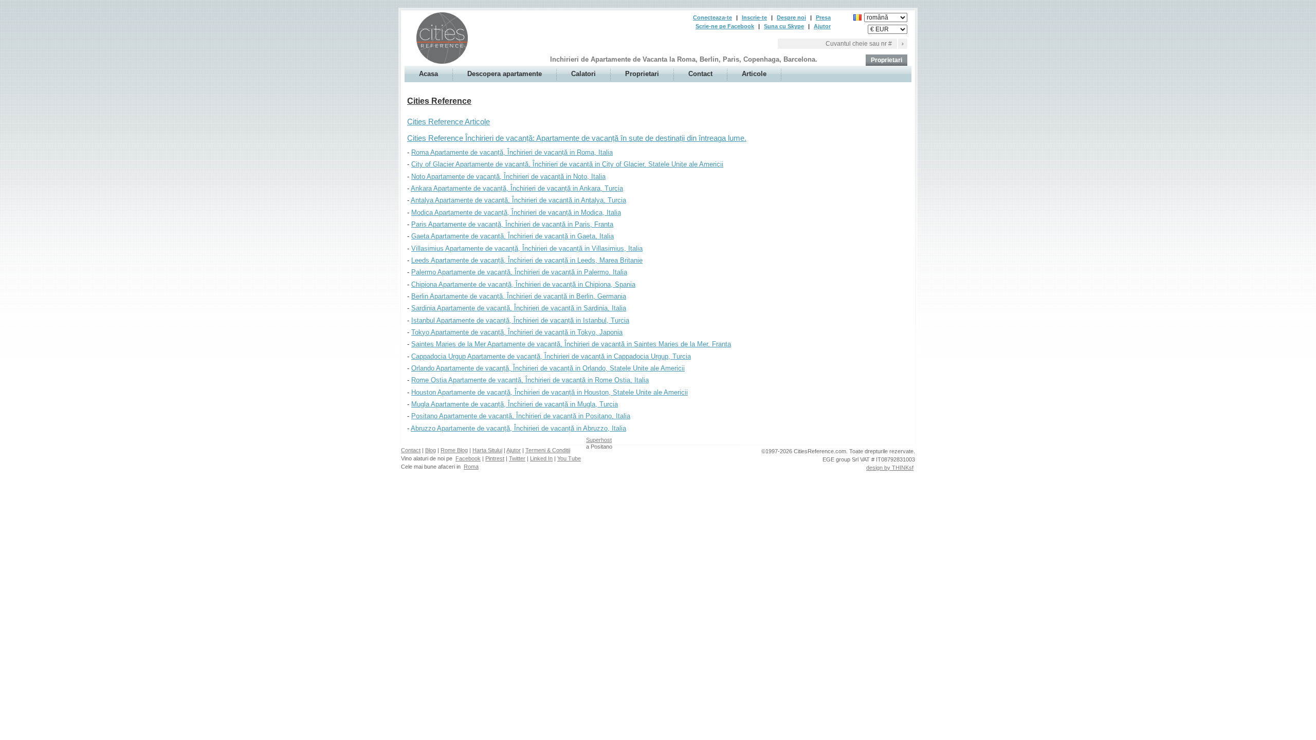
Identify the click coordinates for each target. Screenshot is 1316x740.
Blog (430, 450)
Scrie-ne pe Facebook (725, 26)
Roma (471, 467)
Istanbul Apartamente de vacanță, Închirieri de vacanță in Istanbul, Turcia (520, 320)
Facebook (468, 458)
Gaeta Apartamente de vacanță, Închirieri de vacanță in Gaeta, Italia (512, 236)
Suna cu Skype (784, 26)
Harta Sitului (487, 450)
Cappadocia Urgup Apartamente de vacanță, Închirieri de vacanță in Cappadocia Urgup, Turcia (551, 356)
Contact (700, 74)
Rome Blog (454, 450)
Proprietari (886, 60)
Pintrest (494, 458)
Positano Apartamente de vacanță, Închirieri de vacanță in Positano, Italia (520, 416)
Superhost (599, 440)
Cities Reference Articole (448, 122)
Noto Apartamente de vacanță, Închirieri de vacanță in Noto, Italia (508, 176)
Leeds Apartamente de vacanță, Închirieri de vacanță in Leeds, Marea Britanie (527, 260)
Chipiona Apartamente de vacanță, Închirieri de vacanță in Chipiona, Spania (523, 284)
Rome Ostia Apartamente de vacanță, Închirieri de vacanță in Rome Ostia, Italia (530, 380)
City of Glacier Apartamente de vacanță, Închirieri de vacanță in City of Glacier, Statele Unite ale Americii (567, 164)
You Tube (569, 458)
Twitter (517, 458)
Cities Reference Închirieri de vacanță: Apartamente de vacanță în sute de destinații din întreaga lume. (576, 138)
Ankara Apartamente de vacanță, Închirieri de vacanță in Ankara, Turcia (517, 188)
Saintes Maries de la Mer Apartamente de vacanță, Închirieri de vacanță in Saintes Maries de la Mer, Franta (571, 344)
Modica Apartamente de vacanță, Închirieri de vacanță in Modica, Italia (516, 212)
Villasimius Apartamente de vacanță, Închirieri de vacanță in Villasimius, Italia (527, 248)
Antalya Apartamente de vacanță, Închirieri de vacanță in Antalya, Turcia (518, 200)
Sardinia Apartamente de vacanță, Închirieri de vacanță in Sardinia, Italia (518, 308)
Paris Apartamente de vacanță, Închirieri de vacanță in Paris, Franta (512, 224)
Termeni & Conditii (547, 450)
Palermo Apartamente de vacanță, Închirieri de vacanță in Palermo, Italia (519, 272)
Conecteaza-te (712, 17)
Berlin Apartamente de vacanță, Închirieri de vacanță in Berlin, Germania (518, 296)
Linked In (541, 458)
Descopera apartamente (504, 74)
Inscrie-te (754, 17)
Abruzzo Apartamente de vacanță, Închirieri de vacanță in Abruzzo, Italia (518, 428)
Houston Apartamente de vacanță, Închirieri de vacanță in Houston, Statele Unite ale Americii (549, 392)
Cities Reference (439, 101)
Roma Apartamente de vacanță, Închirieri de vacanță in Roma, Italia (512, 152)
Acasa (428, 74)
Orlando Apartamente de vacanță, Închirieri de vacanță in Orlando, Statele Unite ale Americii (548, 368)
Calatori (583, 74)
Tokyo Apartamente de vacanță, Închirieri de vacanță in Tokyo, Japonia (517, 332)
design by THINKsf (889, 468)
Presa (823, 17)
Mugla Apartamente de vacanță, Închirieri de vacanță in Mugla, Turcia (514, 404)
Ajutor (822, 26)
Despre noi (791, 17)
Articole (754, 74)
